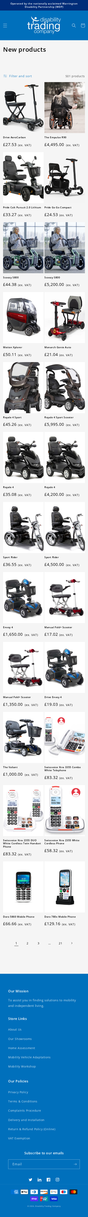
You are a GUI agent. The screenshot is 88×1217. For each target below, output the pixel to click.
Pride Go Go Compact (57, 207)
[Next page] (71, 943)
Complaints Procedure (24, 1110)
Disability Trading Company (48, 1206)
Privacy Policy (18, 1092)
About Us (15, 1029)
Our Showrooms (20, 1039)
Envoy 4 (8, 627)
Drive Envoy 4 (53, 697)
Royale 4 (8, 487)
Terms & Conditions (22, 1101)
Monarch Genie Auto (57, 347)
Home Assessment (21, 1048)
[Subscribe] (75, 1164)
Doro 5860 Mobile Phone (18, 916)
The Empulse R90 (55, 137)
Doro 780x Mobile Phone (60, 916)
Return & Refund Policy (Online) (31, 1129)
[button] (5, 25)
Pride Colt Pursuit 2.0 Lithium (22, 207)
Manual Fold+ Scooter (58, 627)
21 (60, 943)
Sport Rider (10, 557)
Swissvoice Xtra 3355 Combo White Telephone (62, 769)
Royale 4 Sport (12, 417)
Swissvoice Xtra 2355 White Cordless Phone (62, 842)
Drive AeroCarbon (14, 137)
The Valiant (10, 767)
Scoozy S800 (11, 277)
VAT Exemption (19, 1138)
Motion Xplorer (12, 347)
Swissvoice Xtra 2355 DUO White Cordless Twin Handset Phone (22, 843)
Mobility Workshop (22, 1066)
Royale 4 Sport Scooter (58, 417)
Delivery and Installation (26, 1120)
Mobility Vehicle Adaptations (29, 1057)
